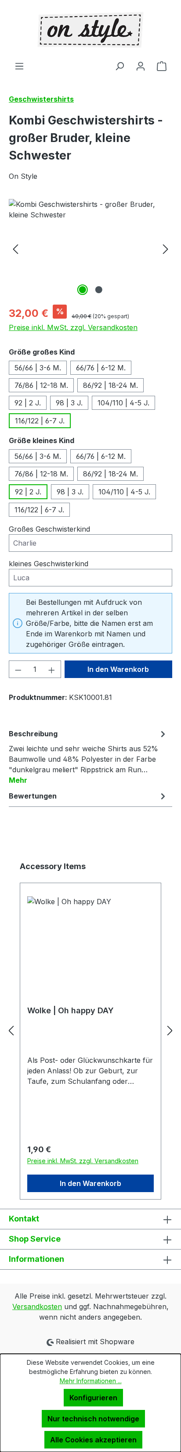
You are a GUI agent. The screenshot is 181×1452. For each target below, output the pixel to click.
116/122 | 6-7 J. (40, 420)
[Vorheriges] (15, 248)
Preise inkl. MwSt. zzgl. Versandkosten (73, 327)
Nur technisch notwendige (93, 1418)
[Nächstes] (165, 248)
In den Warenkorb (118, 669)
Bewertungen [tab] (33, 796)
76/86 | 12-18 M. (41, 385)
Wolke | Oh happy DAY (70, 1010)
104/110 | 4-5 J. (123, 402)
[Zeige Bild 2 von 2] (98, 289)
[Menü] (19, 66)
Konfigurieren (93, 1397)
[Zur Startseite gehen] (90, 30)
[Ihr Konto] (140, 66)
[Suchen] (119, 66)
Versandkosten (37, 1306)
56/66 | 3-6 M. (37, 367)
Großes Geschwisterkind (49, 529)
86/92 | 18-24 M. (110, 385)
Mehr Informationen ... (91, 1381)
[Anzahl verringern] (18, 669)
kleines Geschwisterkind (48, 563)
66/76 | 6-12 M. (101, 367)
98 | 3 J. (69, 402)
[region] (90, 248)
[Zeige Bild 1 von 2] (82, 289)
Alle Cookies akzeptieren (93, 1439)
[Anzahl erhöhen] (52, 669)
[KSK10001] (90, 248)
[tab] (88, 756)
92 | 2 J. (27, 402)
